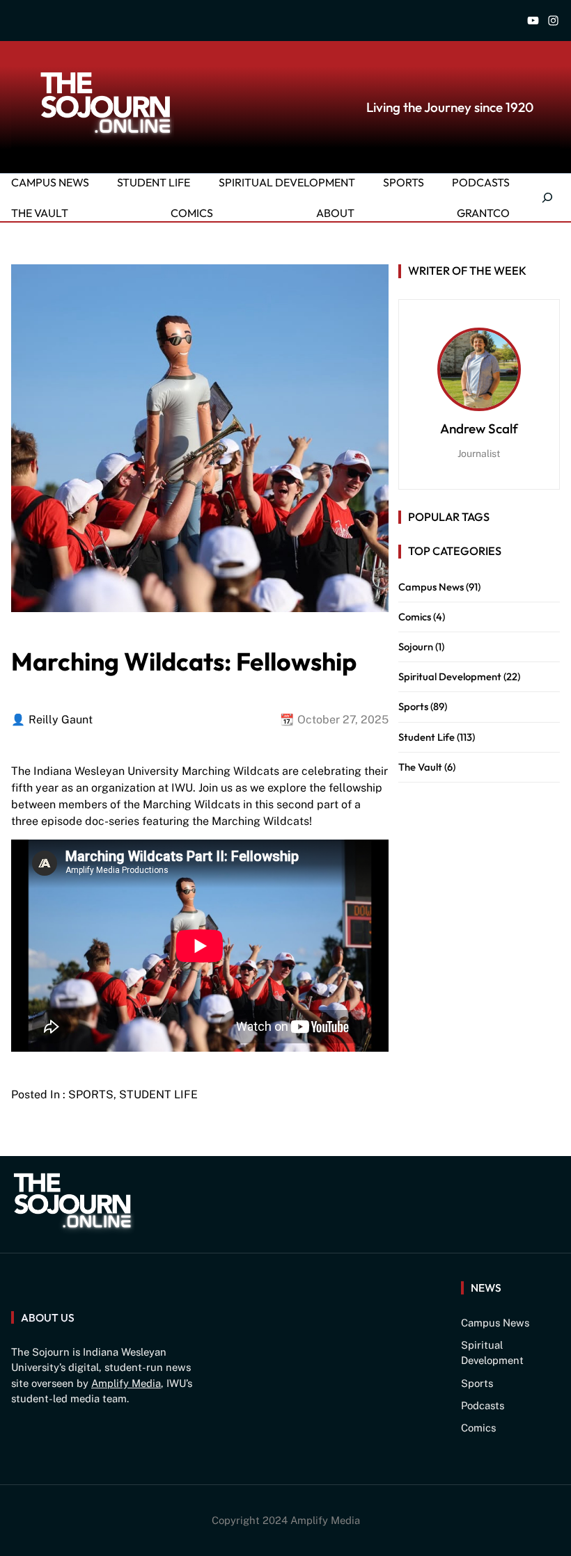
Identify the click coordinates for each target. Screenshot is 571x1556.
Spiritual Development (449, 676)
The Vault (420, 766)
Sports (91, 1094)
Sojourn (415, 646)
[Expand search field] (539, 197)
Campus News (431, 586)
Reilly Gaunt (61, 719)
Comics (414, 616)
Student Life (158, 1094)
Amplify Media (126, 1383)
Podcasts (482, 1405)
